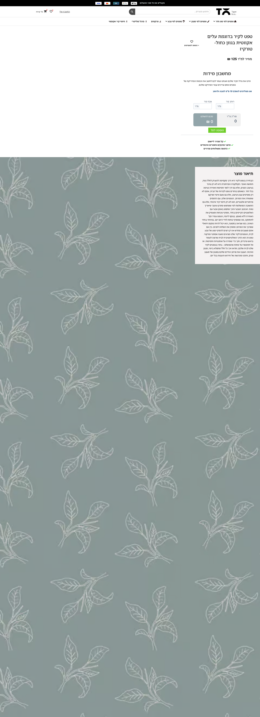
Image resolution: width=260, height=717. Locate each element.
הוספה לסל (217, 130)
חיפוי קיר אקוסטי (117, 21)
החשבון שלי (64, 11)
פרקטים (155, 21)
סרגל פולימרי (138, 21)
